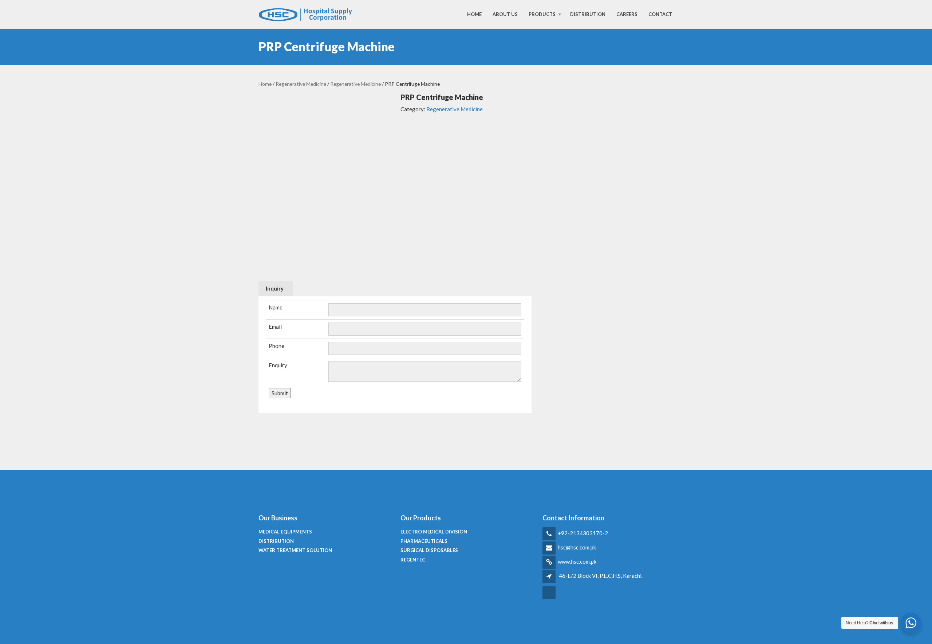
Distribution (587, 14)
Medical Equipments (285, 532)
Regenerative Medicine (301, 84)
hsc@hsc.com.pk (577, 547)
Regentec (412, 560)
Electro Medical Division (433, 532)
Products (542, 14)
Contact (660, 14)
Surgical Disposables (429, 550)
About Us (505, 14)
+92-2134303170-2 (583, 533)
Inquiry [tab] (275, 288)
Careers (626, 14)
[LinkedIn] (549, 598)
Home (474, 14)
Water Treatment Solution (295, 550)
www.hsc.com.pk (577, 561)
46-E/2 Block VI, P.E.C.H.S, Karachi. (601, 575)
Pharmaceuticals (423, 541)
